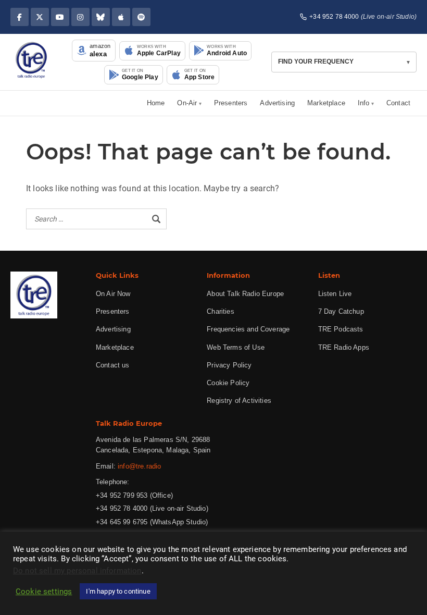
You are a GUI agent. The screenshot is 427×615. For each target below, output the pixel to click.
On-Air (187, 103)
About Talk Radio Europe (245, 294)
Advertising (277, 103)
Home (156, 103)
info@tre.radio (139, 466)
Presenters (231, 103)
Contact (398, 103)
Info (364, 103)
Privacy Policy (229, 365)
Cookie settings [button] (44, 591)
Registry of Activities (239, 400)
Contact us (113, 365)
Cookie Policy (228, 383)
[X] (40, 17)
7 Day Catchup (341, 311)
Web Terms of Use (236, 347)
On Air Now (113, 294)
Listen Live (335, 294)
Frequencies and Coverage (248, 329)
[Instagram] (80, 17)
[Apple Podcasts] (121, 17)
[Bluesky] (101, 17)
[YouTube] (60, 17)
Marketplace (326, 103)
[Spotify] (141, 17)
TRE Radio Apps (343, 347)
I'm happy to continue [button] (118, 591)
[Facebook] (19, 17)
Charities (220, 311)
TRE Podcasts (340, 329)
